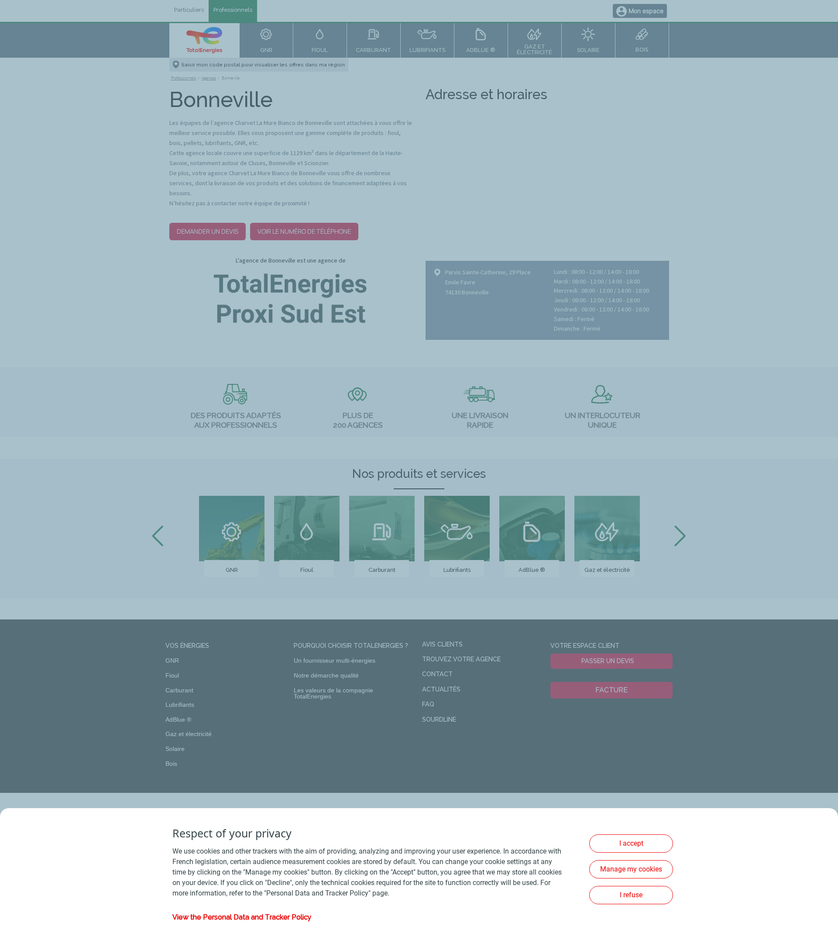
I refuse (631, 895)
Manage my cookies (631, 869)
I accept (631, 843)
